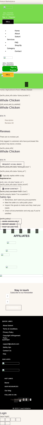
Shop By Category (14, 46)
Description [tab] (9, 120)
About (17, 33)
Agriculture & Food (13, 90)
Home (17, 31)
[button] (17, 27)
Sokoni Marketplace (7, 1)
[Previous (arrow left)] (2, 423)
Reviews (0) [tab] (9, 123)
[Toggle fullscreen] (7, 419)
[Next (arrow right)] (7, 423)
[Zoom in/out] (2, 419)
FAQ (16, 42)
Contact (18, 51)
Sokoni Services (13, 38)
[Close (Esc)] (18, 419)
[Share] (13, 419)
